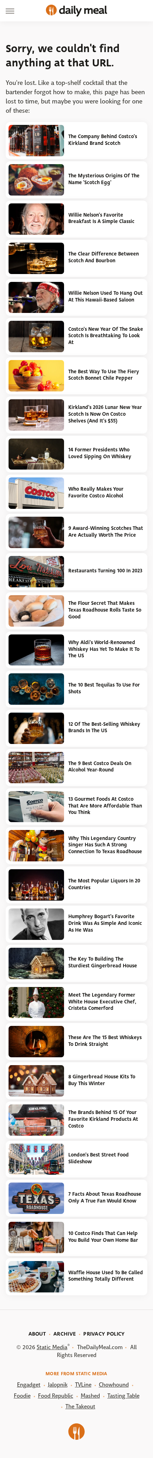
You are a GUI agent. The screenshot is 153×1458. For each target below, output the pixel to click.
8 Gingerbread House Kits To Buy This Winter (101, 1080)
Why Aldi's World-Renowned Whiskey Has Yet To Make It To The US (103, 649)
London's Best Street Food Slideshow (98, 1158)
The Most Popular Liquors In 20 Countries (104, 884)
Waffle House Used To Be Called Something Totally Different (105, 1276)
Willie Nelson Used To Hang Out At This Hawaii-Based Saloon (105, 296)
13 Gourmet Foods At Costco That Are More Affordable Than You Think (105, 806)
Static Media (52, 1347)
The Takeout (80, 1406)
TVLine (83, 1384)
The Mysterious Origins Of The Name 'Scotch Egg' (103, 179)
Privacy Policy (104, 1334)
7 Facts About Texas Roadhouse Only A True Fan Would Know (104, 1197)
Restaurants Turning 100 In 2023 (105, 570)
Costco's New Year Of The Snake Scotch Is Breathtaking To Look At (105, 336)
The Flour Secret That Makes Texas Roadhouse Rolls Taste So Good (104, 610)
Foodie (22, 1395)
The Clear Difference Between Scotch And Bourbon (103, 257)
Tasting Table (123, 1395)
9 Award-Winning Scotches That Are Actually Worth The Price (105, 531)
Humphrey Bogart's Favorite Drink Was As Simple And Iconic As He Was (105, 923)
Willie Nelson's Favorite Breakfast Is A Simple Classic (101, 218)
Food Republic (55, 1395)
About (37, 1334)
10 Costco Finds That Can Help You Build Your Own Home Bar (103, 1237)
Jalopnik (58, 1384)
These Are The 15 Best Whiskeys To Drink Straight (105, 1041)
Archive (64, 1334)
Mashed (90, 1395)
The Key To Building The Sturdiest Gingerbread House (102, 962)
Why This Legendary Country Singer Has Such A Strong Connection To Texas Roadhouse (105, 845)
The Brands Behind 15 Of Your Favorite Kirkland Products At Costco (103, 1119)
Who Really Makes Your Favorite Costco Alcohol (95, 492)
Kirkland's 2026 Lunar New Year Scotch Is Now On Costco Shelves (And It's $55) (105, 414)
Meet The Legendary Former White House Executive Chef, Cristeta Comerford (102, 1002)
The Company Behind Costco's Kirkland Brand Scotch (102, 140)
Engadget (29, 1384)
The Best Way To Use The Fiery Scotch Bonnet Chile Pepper (103, 375)
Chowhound (114, 1384)
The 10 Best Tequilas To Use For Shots (104, 688)
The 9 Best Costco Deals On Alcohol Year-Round (99, 767)
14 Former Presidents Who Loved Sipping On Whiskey (99, 453)
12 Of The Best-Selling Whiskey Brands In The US (104, 727)
